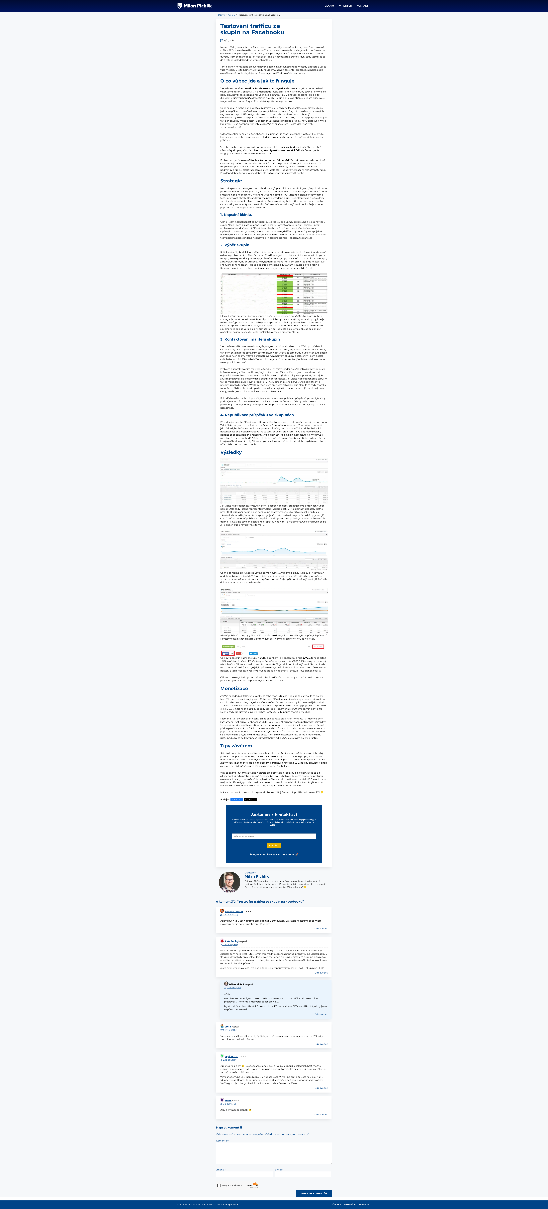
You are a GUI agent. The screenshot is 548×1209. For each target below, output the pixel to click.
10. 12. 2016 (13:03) (230, 915)
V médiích (345, 5)
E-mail (279, 1169)
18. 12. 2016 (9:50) (229, 1060)
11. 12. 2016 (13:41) (234, 987)
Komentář (222, 1140)
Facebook (237, 799)
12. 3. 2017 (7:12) (229, 1104)
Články (330, 5)
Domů (221, 15)
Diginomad (231, 1056)
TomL (228, 1100)
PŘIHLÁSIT (274, 845)
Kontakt (362, 5)
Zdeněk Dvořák (234, 911)
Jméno (220, 1169)
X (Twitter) (250, 799)
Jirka (228, 1026)
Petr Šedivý (232, 941)
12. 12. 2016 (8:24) (229, 1030)
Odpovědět (321, 928)
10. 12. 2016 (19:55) (230, 944)
